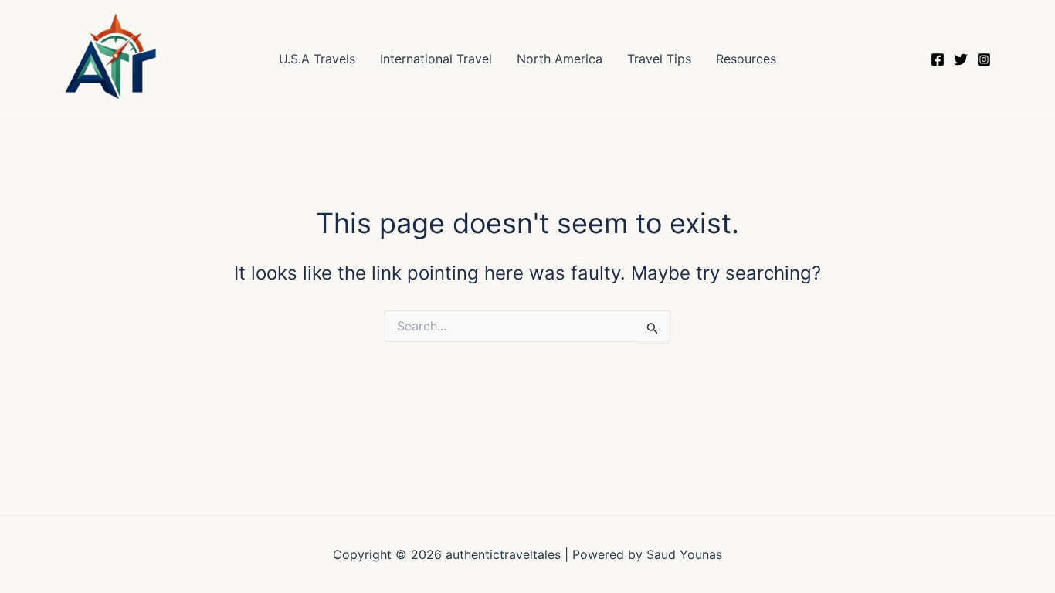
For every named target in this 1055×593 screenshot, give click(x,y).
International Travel (436, 58)
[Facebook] (938, 59)
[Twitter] (961, 59)
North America (559, 58)
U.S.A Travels (317, 58)
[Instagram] (984, 59)
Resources (746, 58)
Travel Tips (659, 58)
